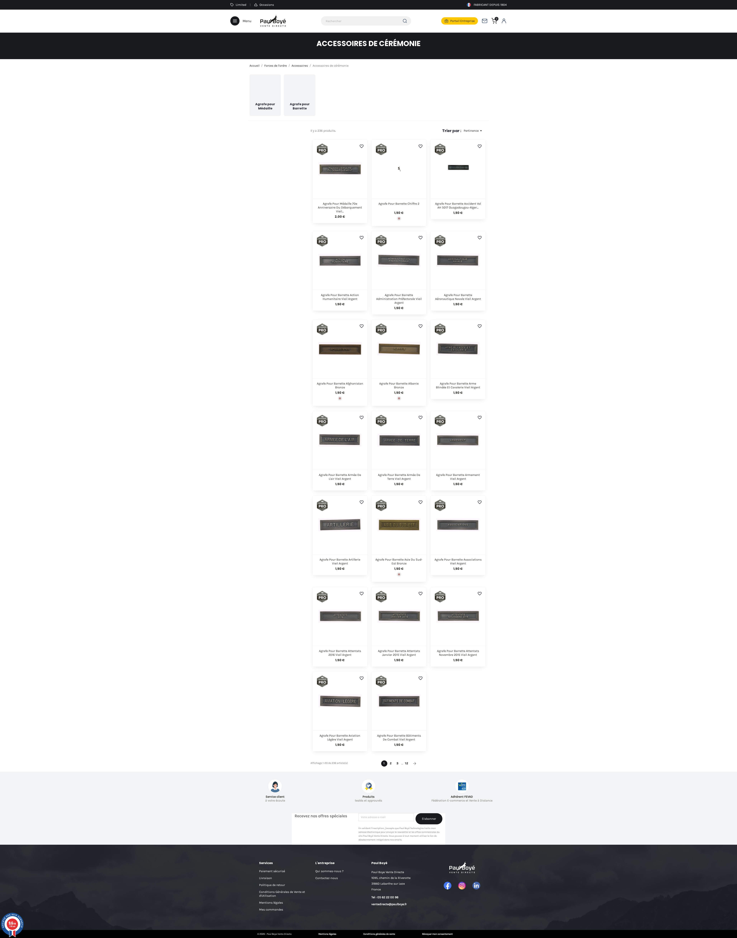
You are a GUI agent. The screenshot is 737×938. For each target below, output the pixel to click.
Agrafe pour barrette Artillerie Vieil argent (340, 561)
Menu (247, 21)
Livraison (265, 878)
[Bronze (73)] (399, 218)
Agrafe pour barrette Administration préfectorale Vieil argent (399, 298)
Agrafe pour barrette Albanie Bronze (399, 385)
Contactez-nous (326, 878)
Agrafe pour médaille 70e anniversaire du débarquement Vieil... (340, 207)
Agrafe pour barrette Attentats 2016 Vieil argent (340, 653)
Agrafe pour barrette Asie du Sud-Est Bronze (398, 561)
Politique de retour (272, 885)
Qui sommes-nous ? (329, 871)
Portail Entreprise (462, 21)
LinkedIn (476, 885)
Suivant (414, 763)
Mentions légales (271, 902)
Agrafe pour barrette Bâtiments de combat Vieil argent (399, 737)
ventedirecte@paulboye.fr (389, 904)
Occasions (266, 5)
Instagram (462, 885)
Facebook (447, 885)
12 (406, 763)
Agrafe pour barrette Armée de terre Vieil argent (399, 477)
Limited (241, 5)
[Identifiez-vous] (504, 21)
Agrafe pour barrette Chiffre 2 (398, 203)
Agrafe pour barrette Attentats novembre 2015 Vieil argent (458, 653)
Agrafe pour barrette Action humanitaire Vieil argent (340, 297)
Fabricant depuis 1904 (490, 5)
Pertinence (473, 130)
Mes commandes (271, 909)
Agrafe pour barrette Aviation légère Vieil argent (340, 737)
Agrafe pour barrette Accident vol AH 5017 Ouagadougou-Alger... (458, 205)
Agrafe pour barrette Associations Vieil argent (458, 561)
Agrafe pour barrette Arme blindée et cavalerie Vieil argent (458, 385)
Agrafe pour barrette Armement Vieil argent (458, 477)
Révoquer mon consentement (437, 934)
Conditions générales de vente (379, 934)
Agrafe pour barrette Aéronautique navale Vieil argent (458, 297)
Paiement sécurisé (272, 871)
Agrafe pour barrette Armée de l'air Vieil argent (340, 477)
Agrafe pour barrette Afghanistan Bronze (340, 385)
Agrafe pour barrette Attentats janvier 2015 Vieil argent (399, 653)
